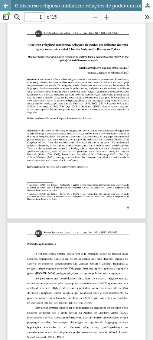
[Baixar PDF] (147, 5)
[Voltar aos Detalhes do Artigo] (5, 5)
